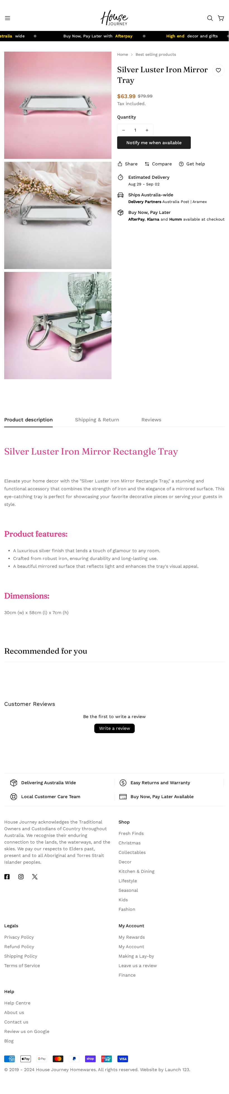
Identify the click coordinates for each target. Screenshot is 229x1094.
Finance (127, 975)
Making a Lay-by (136, 956)
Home (122, 54)
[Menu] (7, 18)
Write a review (114, 728)
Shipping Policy (20, 956)
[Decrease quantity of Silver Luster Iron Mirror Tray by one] (123, 130)
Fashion (127, 909)
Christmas (130, 843)
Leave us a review (138, 965)
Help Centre (17, 1003)
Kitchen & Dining (137, 871)
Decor (125, 861)
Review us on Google (26, 1031)
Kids (123, 899)
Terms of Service (22, 965)
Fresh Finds (131, 833)
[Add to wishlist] (218, 70)
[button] (210, 18)
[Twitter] (35, 877)
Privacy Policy (19, 937)
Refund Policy (19, 946)
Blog (9, 1041)
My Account (131, 946)
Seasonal (128, 890)
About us (14, 1012)
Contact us (16, 1022)
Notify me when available (154, 142)
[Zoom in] (103, 63)
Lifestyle (128, 880)
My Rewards (132, 937)
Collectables (132, 852)
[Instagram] (21, 877)
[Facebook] (7, 877)
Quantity (126, 117)
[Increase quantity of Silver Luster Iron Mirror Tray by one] (147, 130)
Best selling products (156, 54)
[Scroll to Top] (217, 1041)
